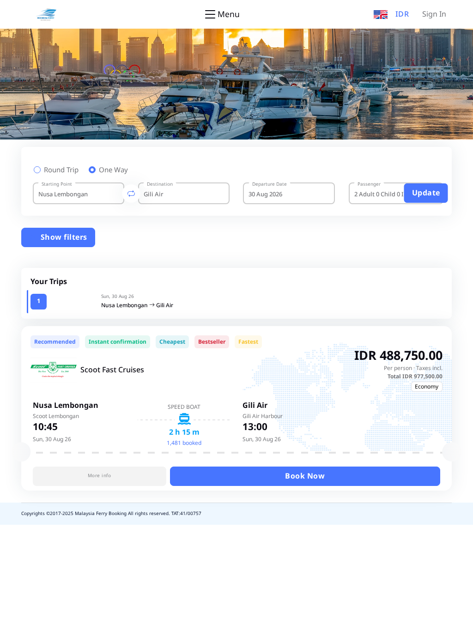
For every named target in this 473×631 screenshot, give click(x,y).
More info (99, 475)
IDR (402, 14)
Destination (160, 184)
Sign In (434, 14)
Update (426, 193)
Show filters (62, 237)
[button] (381, 14)
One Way (113, 170)
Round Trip (61, 170)
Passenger (369, 184)
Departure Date (269, 184)
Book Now (305, 476)
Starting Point (57, 184)
